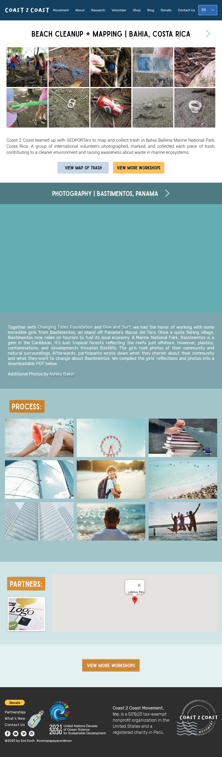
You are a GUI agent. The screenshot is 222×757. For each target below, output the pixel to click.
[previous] (14, 90)
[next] (207, 90)
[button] (27, 67)
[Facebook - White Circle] (7, 733)
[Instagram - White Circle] (31, 733)
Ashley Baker (62, 374)
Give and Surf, (118, 327)
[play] (206, 124)
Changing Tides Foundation (65, 327)
